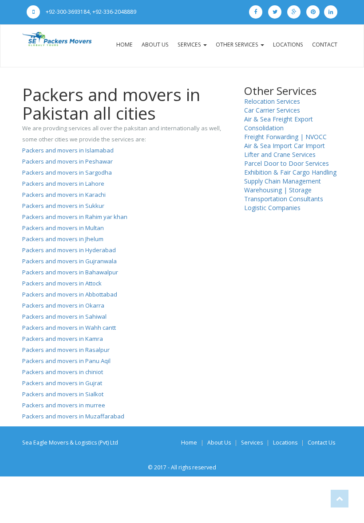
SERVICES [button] (190, 44)
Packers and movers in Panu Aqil (66, 361)
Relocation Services (272, 101)
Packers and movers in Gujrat (62, 383)
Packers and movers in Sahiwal (64, 316)
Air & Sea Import (268, 145)
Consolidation (264, 128)
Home (189, 442)
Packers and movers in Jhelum (62, 239)
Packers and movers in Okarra (63, 305)
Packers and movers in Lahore (63, 183)
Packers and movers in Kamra (62, 339)
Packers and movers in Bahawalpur (70, 272)
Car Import (309, 145)
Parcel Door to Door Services (286, 163)
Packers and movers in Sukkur (63, 206)
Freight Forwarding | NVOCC (285, 137)
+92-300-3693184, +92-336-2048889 (90, 12)
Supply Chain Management (282, 181)
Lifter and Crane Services (280, 154)
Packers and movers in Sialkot (62, 394)
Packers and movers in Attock (62, 283)
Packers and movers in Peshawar (67, 161)
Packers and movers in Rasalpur (66, 350)
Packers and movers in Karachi (64, 195)
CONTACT (324, 44)
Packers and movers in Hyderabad (69, 250)
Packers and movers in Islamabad (68, 150)
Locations (285, 442)
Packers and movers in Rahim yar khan (74, 217)
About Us (219, 442)
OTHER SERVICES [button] (238, 44)
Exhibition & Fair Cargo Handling (290, 172)
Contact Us (321, 442)
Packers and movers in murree (63, 405)
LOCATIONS (288, 44)
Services (252, 442)
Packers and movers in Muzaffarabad (73, 416)
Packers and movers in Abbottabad (69, 294)
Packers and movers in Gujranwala (69, 261)
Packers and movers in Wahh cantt (69, 328)
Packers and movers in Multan (63, 228)
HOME (124, 44)
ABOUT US (155, 44)
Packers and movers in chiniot (62, 372)
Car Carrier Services (272, 110)
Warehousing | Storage (278, 190)
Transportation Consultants (283, 199)
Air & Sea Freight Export (278, 119)
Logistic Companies (272, 207)
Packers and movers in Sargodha (67, 172)
